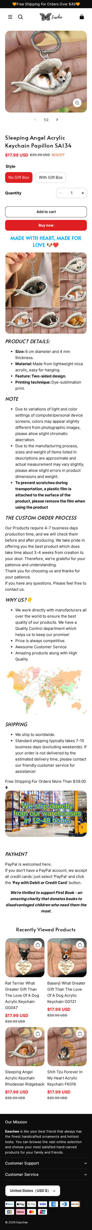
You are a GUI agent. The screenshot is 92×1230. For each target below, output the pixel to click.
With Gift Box (51, 177)
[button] (10, 17)
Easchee (22, 1222)
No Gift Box (18, 177)
